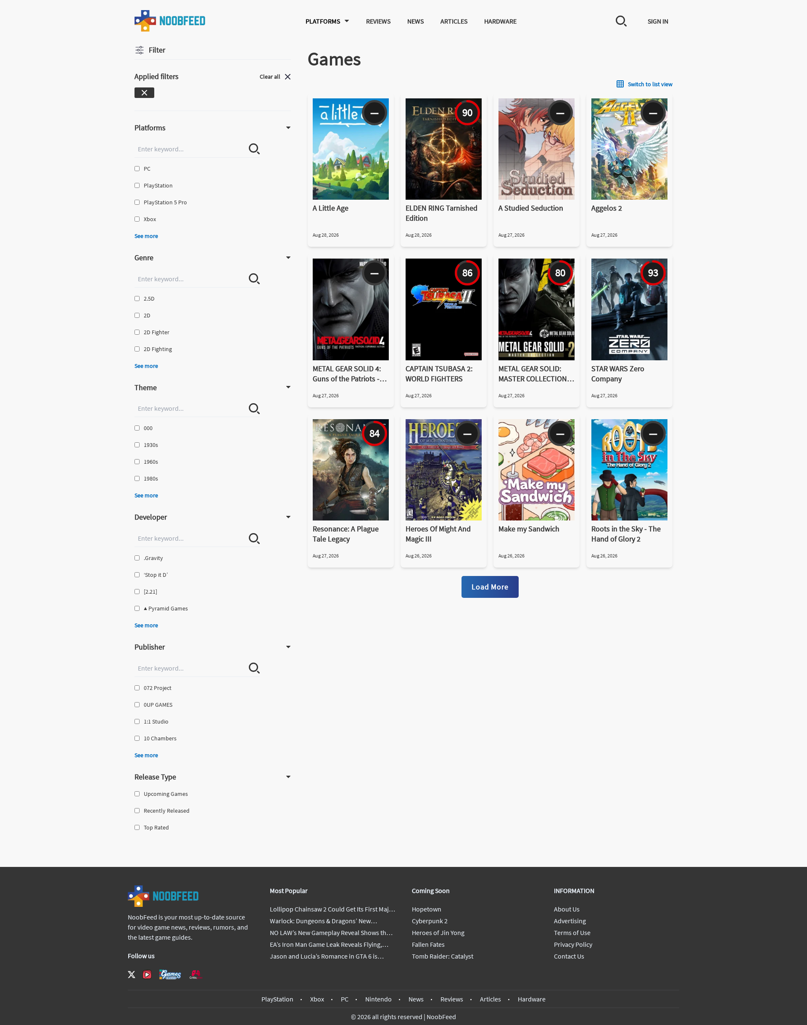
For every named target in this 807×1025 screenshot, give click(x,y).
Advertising (570, 921)
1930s (151, 445)
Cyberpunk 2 (430, 921)
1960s (151, 461)
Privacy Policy (573, 944)
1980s (151, 478)
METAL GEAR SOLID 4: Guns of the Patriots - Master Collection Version (347, 374)
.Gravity (153, 558)
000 (148, 428)
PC (147, 168)
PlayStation (158, 185)
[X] (131, 974)
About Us (567, 909)
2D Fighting (158, 349)
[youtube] (147, 975)
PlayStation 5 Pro (165, 202)
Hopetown (426, 909)
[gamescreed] (170, 974)
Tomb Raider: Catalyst (442, 956)
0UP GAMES (158, 704)
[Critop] (195, 974)
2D (147, 315)
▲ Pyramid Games (166, 608)
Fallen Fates (428, 944)
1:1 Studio (156, 721)
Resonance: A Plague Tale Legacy (346, 534)
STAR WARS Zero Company (617, 373)
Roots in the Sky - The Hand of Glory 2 (626, 534)
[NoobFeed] (170, 21)
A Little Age (330, 208)
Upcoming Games (166, 794)
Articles (453, 21)
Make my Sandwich (528, 529)
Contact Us (569, 956)
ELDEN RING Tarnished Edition (441, 213)
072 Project (157, 688)
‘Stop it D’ (156, 575)
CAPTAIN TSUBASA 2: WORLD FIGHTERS (439, 373)
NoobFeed (441, 1016)
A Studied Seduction (530, 208)
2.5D (149, 298)
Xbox (150, 219)
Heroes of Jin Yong (438, 932)
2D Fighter (156, 332)
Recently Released (167, 810)
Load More (490, 587)
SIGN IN (658, 21)
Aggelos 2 (606, 208)
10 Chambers (160, 738)
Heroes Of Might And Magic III (438, 534)
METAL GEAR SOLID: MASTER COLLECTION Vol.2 (532, 374)
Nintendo (378, 999)
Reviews (378, 21)
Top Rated (156, 827)
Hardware (500, 21)
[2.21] (150, 591)
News (415, 21)
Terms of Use (572, 932)
